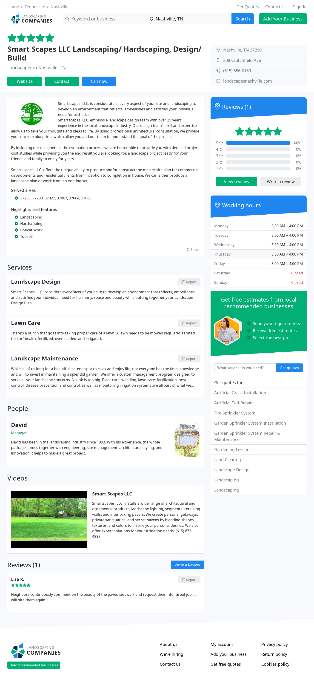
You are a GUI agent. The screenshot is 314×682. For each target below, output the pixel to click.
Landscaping (226, 480)
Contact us (170, 664)
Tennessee (35, 6)
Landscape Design (232, 469)
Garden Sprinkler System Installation (250, 423)
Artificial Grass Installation (240, 392)
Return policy (274, 654)
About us (168, 644)
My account (222, 644)
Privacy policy (274, 644)
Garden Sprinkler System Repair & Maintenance (247, 436)
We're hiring (171, 654)
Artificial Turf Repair (233, 403)
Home (13, 6)
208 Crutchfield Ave (242, 60)
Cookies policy (275, 664)
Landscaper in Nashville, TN (36, 67)
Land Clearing (227, 459)
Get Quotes (248, 6)
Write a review (281, 181)
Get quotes (289, 367)
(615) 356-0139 (237, 70)
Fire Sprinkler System (234, 413)
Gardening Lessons (232, 449)
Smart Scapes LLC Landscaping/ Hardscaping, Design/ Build (104, 53)
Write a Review (187, 564)
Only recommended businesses (33, 665)
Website (25, 81)
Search (242, 19)
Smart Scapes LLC (112, 494)
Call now (99, 81)
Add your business (229, 654)
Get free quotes (226, 664)
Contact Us (276, 6)
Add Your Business (283, 19)
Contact (61, 81)
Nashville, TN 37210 (242, 50)
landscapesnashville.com (247, 81)
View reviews (236, 181)
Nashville (60, 6)
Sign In (300, 6)
